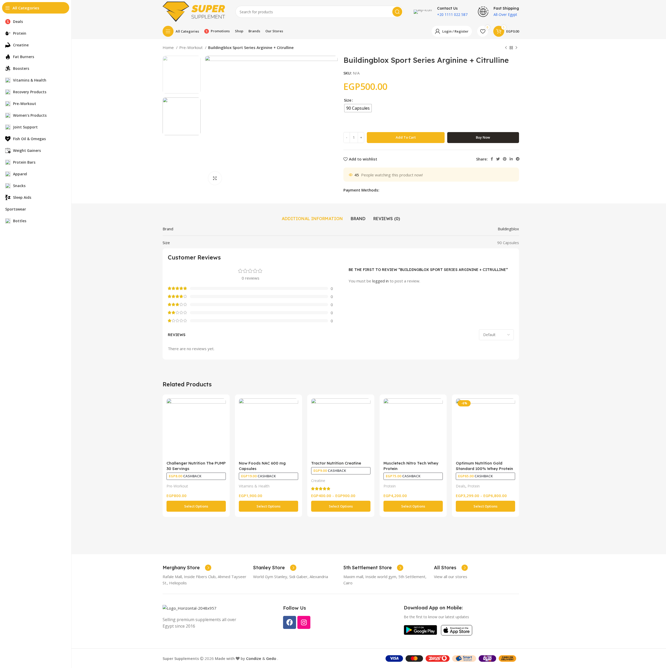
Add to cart (406, 137)
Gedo (271, 658)
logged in (380, 280)
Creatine (318, 480)
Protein (389, 486)
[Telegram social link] (517, 159)
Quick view (221, 407)
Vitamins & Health (254, 486)
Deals (460, 486)
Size (347, 100)
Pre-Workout (191, 47)
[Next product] (516, 48)
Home (169, 47)
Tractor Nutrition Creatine (336, 463)
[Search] (397, 12)
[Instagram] (303, 622)
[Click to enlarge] (214, 178)
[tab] (312, 218)
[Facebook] (289, 622)
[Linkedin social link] (511, 159)
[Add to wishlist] (221, 418)
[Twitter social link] (498, 159)
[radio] (358, 108)
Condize (253, 658)
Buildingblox (508, 228)
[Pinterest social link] (504, 159)
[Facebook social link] (492, 159)
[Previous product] (506, 48)
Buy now (483, 137)
